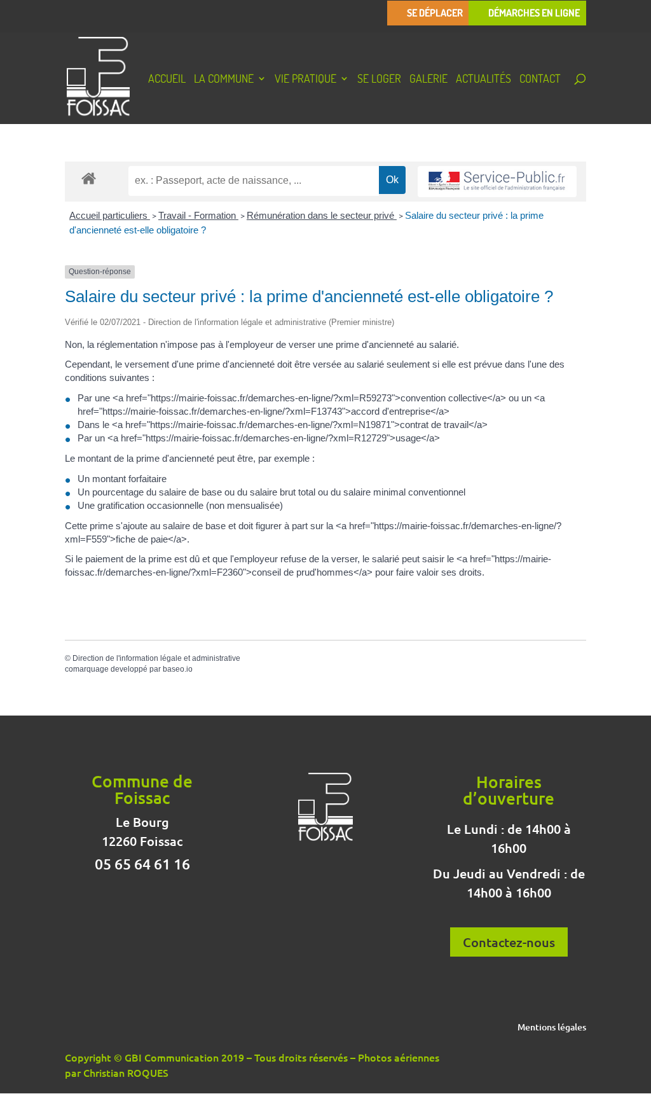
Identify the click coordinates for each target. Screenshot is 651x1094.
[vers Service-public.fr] (497, 181)
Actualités (483, 79)
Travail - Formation (198, 215)
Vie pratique (305, 79)
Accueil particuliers (109, 215)
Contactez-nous (509, 942)
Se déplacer (435, 13)
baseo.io (178, 669)
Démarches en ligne (534, 13)
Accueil (167, 79)
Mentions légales (551, 1028)
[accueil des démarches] (88, 178)
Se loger (379, 79)
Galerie (428, 79)
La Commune (224, 79)
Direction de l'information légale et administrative (156, 658)
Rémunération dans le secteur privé (322, 215)
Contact (540, 79)
